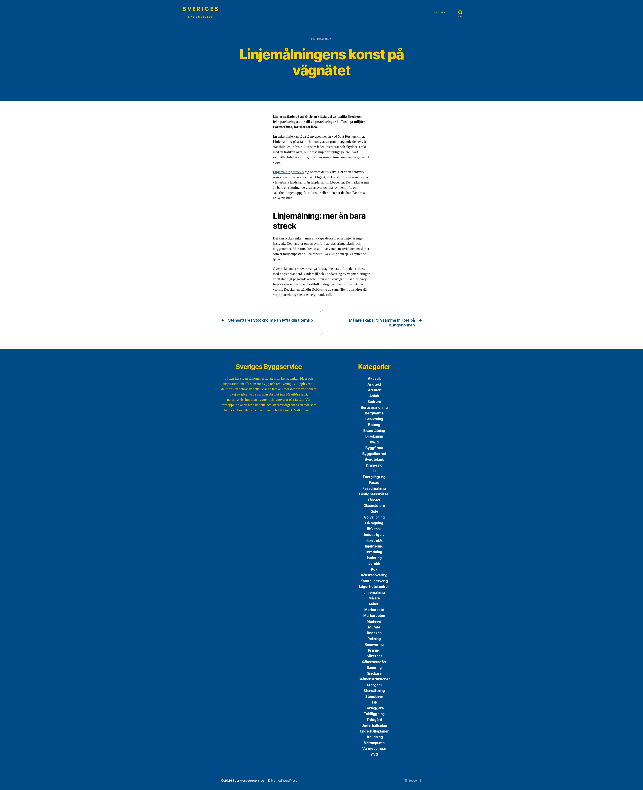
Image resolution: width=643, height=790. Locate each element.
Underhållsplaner (374, 731)
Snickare (374, 673)
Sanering (374, 667)
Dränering (374, 465)
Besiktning (374, 419)
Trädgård (374, 720)
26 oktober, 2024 (334, 85)
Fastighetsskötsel (374, 494)
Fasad (374, 482)
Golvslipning (374, 517)
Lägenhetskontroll (374, 587)
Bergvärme (374, 413)
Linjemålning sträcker (288, 172)
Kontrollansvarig (374, 581)
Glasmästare (374, 506)
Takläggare (374, 708)
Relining (374, 639)
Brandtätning (374, 431)
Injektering (374, 546)
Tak (374, 702)
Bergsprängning (374, 407)
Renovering (374, 644)
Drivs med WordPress (282, 780)
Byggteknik (374, 459)
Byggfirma (374, 448)
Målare (374, 598)
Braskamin (374, 436)
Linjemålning (321, 39)
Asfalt (374, 396)
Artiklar (374, 390)
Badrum (374, 402)
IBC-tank (374, 529)
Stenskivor (374, 696)
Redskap (374, 633)
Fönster (374, 500)
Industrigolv (374, 535)
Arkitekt (374, 384)
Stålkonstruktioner (374, 679)
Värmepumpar (374, 748)
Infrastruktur (374, 540)
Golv (374, 511)
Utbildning (374, 737)
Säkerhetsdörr (374, 662)
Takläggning (374, 714)
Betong (374, 425)
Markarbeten (374, 616)
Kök (374, 569)
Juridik (374, 563)
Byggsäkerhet (374, 454)
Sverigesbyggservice (248, 780)
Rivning (374, 650)
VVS (374, 754)
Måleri (374, 604)
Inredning (374, 552)
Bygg (374, 442)
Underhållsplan (374, 725)
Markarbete (374, 610)
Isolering (374, 558)
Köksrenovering (374, 575)
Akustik (374, 378)
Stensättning (374, 691)
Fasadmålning (374, 488)
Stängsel (374, 685)
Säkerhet (374, 656)
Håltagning (374, 523)
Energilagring (374, 477)
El (374, 471)
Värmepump (374, 743)
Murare (374, 627)
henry (309, 85)
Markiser (374, 621)
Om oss (439, 12)
